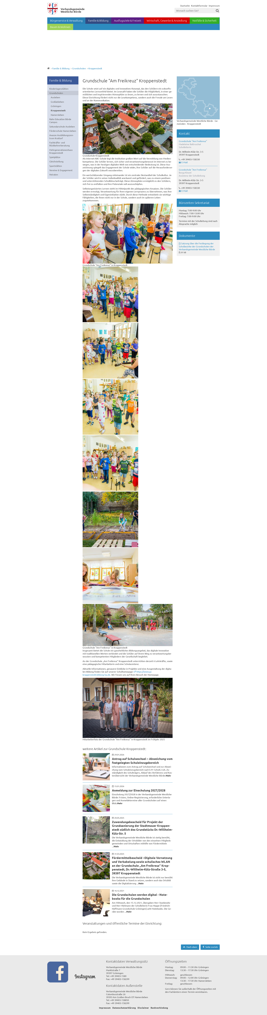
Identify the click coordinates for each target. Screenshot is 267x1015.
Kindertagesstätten (58, 88)
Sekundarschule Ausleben (62, 126)
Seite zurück (211, 946)
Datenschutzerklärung (124, 1007)
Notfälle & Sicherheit (204, 20)
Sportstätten (55, 165)
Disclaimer (143, 1007)
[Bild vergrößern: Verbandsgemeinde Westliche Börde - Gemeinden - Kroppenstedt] (198, 97)
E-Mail (184, 162)
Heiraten (53, 174)
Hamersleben (57, 114)
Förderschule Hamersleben (62, 130)
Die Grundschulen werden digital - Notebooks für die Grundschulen (139, 896)
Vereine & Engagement (60, 170)
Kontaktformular (199, 5)
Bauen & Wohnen (60, 27)
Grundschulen (79, 68)
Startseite (185, 5)
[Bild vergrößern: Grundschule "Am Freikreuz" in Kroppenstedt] (128, 234)
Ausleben (55, 97)
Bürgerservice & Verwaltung (66, 20)
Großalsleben (57, 101)
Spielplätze (54, 157)
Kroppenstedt (95, 68)
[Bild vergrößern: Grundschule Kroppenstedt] (128, 128)
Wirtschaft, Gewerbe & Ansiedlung (167, 20)
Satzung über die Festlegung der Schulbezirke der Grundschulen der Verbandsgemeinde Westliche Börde (197, 246)
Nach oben (191, 946)
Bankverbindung (159, 1007)
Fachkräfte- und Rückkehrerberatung (59, 144)
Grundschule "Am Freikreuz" (193, 141)
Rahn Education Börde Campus (60, 120)
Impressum (214, 5)
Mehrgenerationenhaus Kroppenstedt (61, 151)
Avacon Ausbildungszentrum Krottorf (61, 136)
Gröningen (56, 106)
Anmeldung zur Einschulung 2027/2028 (138, 790)
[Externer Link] (61, 972)
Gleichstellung (56, 161)
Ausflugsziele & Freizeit (127, 20)
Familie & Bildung (98, 20)
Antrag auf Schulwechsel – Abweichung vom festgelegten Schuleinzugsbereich (142, 760)
